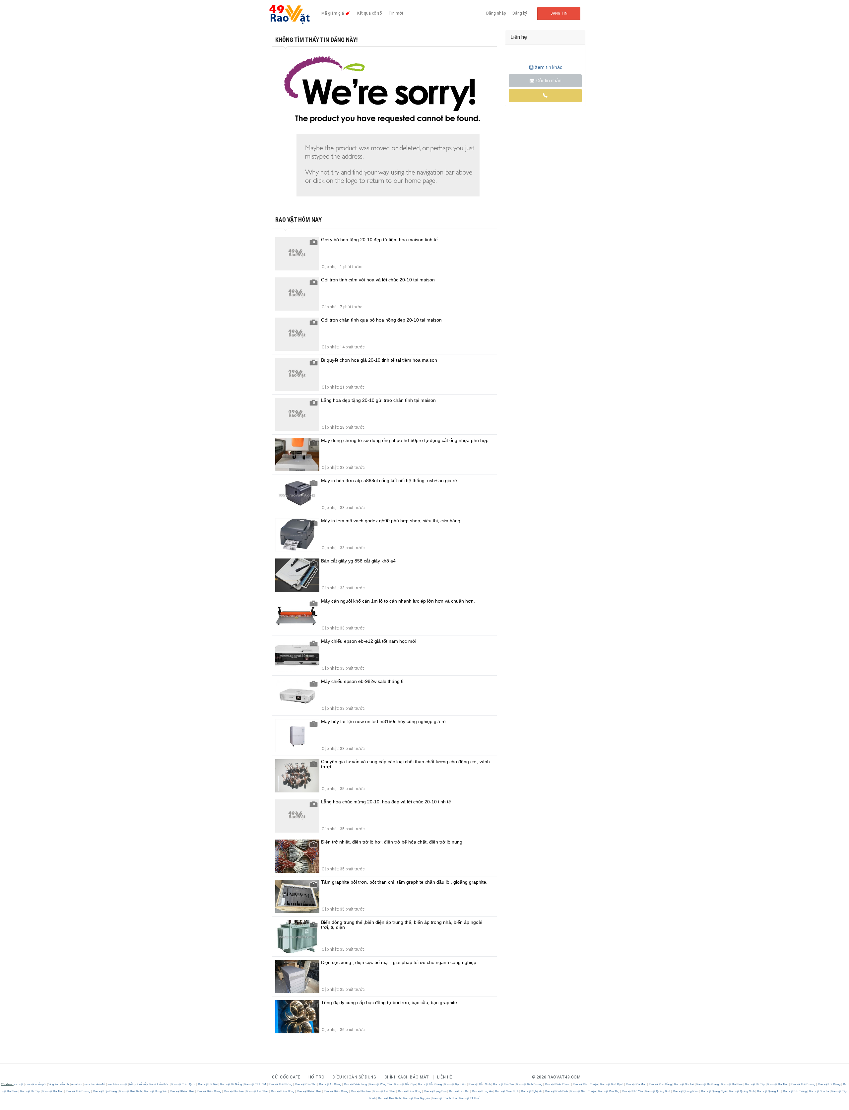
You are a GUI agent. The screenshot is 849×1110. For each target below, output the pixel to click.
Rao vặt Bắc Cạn (405, 1084)
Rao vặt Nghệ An (532, 1091)
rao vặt (18, 1084)
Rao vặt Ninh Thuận (583, 1091)
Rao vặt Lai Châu (257, 1091)
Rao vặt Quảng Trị (769, 1091)
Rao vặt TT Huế (469, 1098)
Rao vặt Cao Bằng (660, 1084)
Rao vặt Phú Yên (632, 1091)
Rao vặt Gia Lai (684, 1084)
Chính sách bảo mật (406, 1077)
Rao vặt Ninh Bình (556, 1091)
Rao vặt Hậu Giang (105, 1091)
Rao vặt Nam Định (506, 1091)
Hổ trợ (316, 1077)
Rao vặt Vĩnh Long (355, 1084)
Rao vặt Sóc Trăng (795, 1091)
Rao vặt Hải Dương (803, 1084)
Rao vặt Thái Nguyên (416, 1098)
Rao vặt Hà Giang (707, 1084)
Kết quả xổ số (369, 13)
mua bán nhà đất (95, 1084)
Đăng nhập (496, 13)
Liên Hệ (444, 1077)
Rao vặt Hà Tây (755, 1084)
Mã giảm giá (333, 13)
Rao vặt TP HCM (255, 1084)
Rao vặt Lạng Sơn (435, 1091)
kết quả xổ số (137, 1084)
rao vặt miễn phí (36, 1084)
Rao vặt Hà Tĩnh (778, 1084)
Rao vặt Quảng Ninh (741, 1091)
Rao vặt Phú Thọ (608, 1091)
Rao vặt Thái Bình (389, 1098)
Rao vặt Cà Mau (636, 1084)
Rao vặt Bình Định (611, 1084)
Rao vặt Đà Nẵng (231, 1084)
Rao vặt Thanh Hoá (444, 1098)
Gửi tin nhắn (548, 80)
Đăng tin (559, 13)
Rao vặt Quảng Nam (686, 1091)
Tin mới (395, 13)
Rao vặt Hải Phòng (281, 1084)
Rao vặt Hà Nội (208, 1084)
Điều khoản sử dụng (354, 1077)
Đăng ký (519, 13)
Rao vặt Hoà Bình (131, 1091)
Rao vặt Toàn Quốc (184, 1084)
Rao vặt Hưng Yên (155, 1091)
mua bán (76, 1084)
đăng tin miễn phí (59, 1084)
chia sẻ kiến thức (158, 1084)
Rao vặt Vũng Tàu (380, 1084)
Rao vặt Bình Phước (557, 1084)
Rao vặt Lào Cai (459, 1091)
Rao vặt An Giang (330, 1084)
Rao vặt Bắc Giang (430, 1084)
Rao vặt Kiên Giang (209, 1091)
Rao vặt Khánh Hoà (182, 1091)
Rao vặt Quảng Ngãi (714, 1091)
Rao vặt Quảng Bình (657, 1091)
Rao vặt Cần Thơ (306, 1084)
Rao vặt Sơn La (819, 1091)
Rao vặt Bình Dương (529, 1084)
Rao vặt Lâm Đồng (282, 1091)
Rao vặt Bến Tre (503, 1084)
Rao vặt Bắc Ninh (479, 1084)
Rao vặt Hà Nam (732, 1084)
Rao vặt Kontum (234, 1091)
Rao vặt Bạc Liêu (455, 1084)
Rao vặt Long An (482, 1091)
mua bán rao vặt (117, 1084)
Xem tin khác (548, 67)
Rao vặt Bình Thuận (585, 1084)
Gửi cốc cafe (286, 1077)
